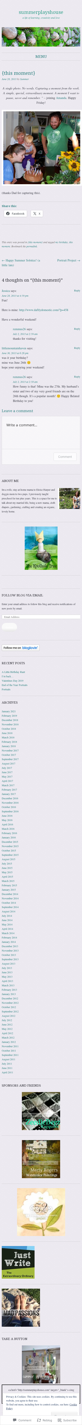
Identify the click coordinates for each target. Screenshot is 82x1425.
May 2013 (7, 976)
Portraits (6, 689)
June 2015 (7, 868)
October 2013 (9, 955)
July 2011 (7, 1063)
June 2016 (7, 815)
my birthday (61, 242)
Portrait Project (68, 260)
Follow (9, 627)
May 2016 (7, 820)
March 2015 (8, 881)
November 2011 (10, 1046)
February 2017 (9, 789)
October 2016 (9, 807)
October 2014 (9, 902)
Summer (24, 79)
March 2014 (8, 933)
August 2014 (8, 911)
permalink (31, 246)
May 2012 (7, 1028)
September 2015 (10, 854)
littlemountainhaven (14, 348)
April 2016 (7, 824)
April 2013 (7, 981)
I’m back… (8, 676)
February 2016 (9, 833)
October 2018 (9, 728)
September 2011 (10, 1055)
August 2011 (8, 1059)
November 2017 (10, 750)
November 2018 (10, 724)
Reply (77, 290)
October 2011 (9, 1050)
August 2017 (8, 763)
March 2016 (8, 828)
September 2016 (10, 811)
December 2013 (10, 946)
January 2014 (9, 941)
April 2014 (7, 928)
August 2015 (8, 859)
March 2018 (8, 737)
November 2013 (10, 950)
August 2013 (8, 963)
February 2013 (9, 989)
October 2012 (9, 1007)
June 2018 (7, 733)
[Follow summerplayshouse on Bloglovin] (21, 650)
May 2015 (7, 872)
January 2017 (9, 794)
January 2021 (9, 711)
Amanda (61, 98)
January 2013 (9, 994)
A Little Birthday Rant (13, 672)
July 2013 (7, 968)
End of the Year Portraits (15, 685)
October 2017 (9, 754)
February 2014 (9, 937)
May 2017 (7, 776)
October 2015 (9, 850)
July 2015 (7, 863)
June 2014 (7, 920)
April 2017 (7, 781)
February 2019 (9, 715)
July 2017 (7, 767)
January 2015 (9, 889)
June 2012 (7, 1024)
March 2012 (8, 1037)
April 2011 (7, 1072)
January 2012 (9, 1042)
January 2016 (9, 837)
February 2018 (9, 741)
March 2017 (8, 785)
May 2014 (7, 924)
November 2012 (10, 1002)
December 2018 (10, 720)
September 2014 (10, 907)
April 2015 (7, 876)
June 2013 (7, 972)
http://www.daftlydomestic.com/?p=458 (43, 310)
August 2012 (8, 1015)
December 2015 (10, 841)
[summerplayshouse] (41, 36)
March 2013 (8, 985)
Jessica (6, 291)
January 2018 (9, 746)
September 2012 (10, 1011)
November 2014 (10, 898)
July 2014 (7, 915)
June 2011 (7, 1068)
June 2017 (7, 772)
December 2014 (10, 894)
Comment (65, 456)
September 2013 (10, 959)
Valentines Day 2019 (12, 680)
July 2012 (7, 1020)
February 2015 (9, 885)
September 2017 (10, 759)
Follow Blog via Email (22, 595)
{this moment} (35, 242)
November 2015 (10, 846)
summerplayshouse (41, 12)
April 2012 (7, 1033)
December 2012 (10, 998)
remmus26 (19, 329)
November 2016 (10, 802)
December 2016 (10, 798)
